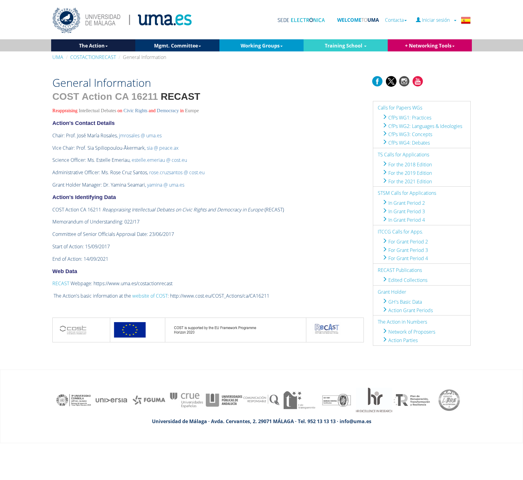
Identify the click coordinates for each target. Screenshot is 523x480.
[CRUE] (186, 399)
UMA (57, 57)
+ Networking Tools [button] (428, 45)
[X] (391, 80)
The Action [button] (92, 45)
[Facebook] (377, 80)
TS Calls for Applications (403, 154)
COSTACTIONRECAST (93, 57)
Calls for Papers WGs (400, 107)
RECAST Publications (400, 270)
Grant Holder (392, 292)
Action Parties (402, 340)
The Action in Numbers (402, 321)
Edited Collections (407, 280)
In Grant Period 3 (406, 211)
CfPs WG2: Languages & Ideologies (424, 126)
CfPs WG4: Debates (408, 142)
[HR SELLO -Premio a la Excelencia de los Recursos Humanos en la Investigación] (374, 399)
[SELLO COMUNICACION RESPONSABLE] (261, 399)
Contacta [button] (394, 20)
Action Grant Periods (410, 310)
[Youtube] (418, 80)
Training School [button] (344, 45)
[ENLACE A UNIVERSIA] (111, 399)
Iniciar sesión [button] (437, 20)
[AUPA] (224, 399)
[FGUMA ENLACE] (149, 399)
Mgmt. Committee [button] (176, 45)
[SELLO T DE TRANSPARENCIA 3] (299, 399)
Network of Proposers (411, 331)
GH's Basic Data (404, 302)
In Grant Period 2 (406, 203)
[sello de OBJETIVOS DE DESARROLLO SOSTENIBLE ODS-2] (74, 399)
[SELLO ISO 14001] (336, 399)
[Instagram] (404, 80)
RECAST (60, 283)
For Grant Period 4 (407, 258)
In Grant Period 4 (406, 220)
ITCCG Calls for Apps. (400, 231)
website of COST (150, 295)
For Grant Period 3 (407, 250)
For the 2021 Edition (409, 181)
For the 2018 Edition (409, 164)
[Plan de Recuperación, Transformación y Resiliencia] (411, 399)
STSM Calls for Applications (407, 193)
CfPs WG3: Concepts (409, 134)
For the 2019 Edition (409, 173)
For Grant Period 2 (407, 241)
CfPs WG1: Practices (409, 117)
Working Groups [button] (260, 45)
